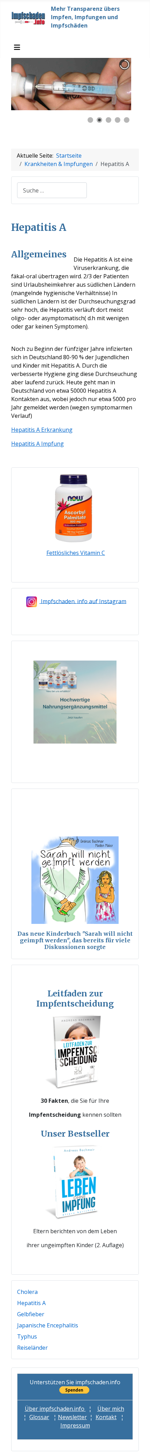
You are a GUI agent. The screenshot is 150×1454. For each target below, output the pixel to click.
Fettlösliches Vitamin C (75, 553)
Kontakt (106, 1417)
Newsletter (72, 1417)
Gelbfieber (30, 1314)
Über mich (110, 1408)
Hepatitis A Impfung (37, 443)
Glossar (39, 1417)
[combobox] (52, 190)
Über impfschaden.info (55, 1408)
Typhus (27, 1336)
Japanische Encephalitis (47, 1325)
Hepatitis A (31, 1303)
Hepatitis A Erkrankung (42, 430)
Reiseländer (32, 1347)
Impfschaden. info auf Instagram (83, 601)
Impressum (75, 1425)
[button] (110, 84)
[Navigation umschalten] (17, 47)
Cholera (27, 1292)
